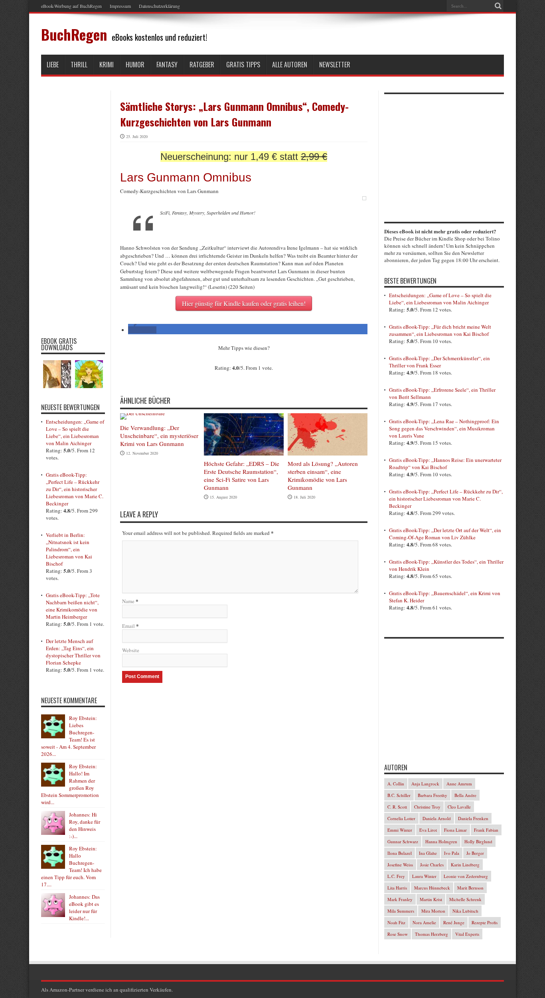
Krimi (106, 64)
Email (128, 625)
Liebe (53, 64)
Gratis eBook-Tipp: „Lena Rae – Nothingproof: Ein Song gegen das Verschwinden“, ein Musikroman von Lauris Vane (444, 428)
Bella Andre (465, 795)
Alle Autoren (289, 64)
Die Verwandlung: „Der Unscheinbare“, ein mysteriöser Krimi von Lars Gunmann (159, 436)
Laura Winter (424, 876)
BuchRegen (74, 34)
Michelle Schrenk (465, 899)
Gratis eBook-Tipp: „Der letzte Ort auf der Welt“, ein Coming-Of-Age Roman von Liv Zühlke (445, 534)
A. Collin (395, 784)
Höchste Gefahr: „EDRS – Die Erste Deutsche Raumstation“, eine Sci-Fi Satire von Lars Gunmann (241, 475)
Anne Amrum (459, 784)
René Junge (453, 922)
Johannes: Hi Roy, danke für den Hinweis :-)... (84, 825)
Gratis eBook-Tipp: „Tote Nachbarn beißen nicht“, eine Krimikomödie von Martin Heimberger (73, 606)
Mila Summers (400, 911)
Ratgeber (202, 64)
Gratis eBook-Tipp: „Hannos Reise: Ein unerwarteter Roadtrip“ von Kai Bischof (445, 463)
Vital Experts (467, 934)
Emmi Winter (399, 830)
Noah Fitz (396, 922)
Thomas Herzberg (431, 934)
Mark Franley (400, 899)
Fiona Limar (455, 830)
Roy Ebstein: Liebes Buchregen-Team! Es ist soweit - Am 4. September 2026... (69, 735)
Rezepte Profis (485, 922)
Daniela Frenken (473, 818)
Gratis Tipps (243, 64)
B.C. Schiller (399, 795)
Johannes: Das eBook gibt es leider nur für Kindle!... (84, 907)
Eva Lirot (428, 830)
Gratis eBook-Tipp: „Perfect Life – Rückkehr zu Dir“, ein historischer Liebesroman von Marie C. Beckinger (74, 489)
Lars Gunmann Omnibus (185, 177)
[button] (142, 329)
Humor (135, 64)
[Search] (498, 6)
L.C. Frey (396, 876)
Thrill (79, 64)
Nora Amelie (424, 922)
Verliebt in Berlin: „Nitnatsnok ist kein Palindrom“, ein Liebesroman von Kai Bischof (69, 549)
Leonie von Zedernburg (466, 876)
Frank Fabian (486, 830)
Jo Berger (475, 853)
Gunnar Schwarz (402, 841)
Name (128, 601)
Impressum (120, 6)
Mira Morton (433, 911)
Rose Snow (397, 934)
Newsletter (334, 64)
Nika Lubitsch (465, 911)
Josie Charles (432, 865)
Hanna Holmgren (441, 841)
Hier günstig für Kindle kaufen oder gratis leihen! (244, 303)
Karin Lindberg (465, 865)
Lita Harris (397, 888)
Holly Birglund (478, 841)
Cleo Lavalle (459, 807)
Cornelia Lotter (401, 818)
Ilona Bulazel (399, 853)
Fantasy (167, 64)
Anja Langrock (425, 784)
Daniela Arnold (437, 818)
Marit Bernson (470, 888)
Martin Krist (431, 899)
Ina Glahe (428, 853)
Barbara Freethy (432, 795)
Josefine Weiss (400, 865)
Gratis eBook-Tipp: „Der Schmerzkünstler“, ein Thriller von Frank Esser (439, 362)
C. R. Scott (397, 807)
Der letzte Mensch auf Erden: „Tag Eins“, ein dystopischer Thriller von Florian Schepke (73, 651)
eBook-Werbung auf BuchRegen (71, 6)
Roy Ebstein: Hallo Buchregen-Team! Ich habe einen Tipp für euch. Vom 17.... (71, 866)
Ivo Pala (451, 853)
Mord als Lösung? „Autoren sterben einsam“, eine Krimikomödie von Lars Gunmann (323, 475)
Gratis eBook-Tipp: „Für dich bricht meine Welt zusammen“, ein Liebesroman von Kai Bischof (440, 330)
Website (130, 650)
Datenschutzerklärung (159, 6)
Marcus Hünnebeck (432, 888)
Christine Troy (427, 807)
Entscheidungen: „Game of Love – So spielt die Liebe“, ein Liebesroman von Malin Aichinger (75, 432)
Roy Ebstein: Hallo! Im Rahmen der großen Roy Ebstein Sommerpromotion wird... (70, 784)
